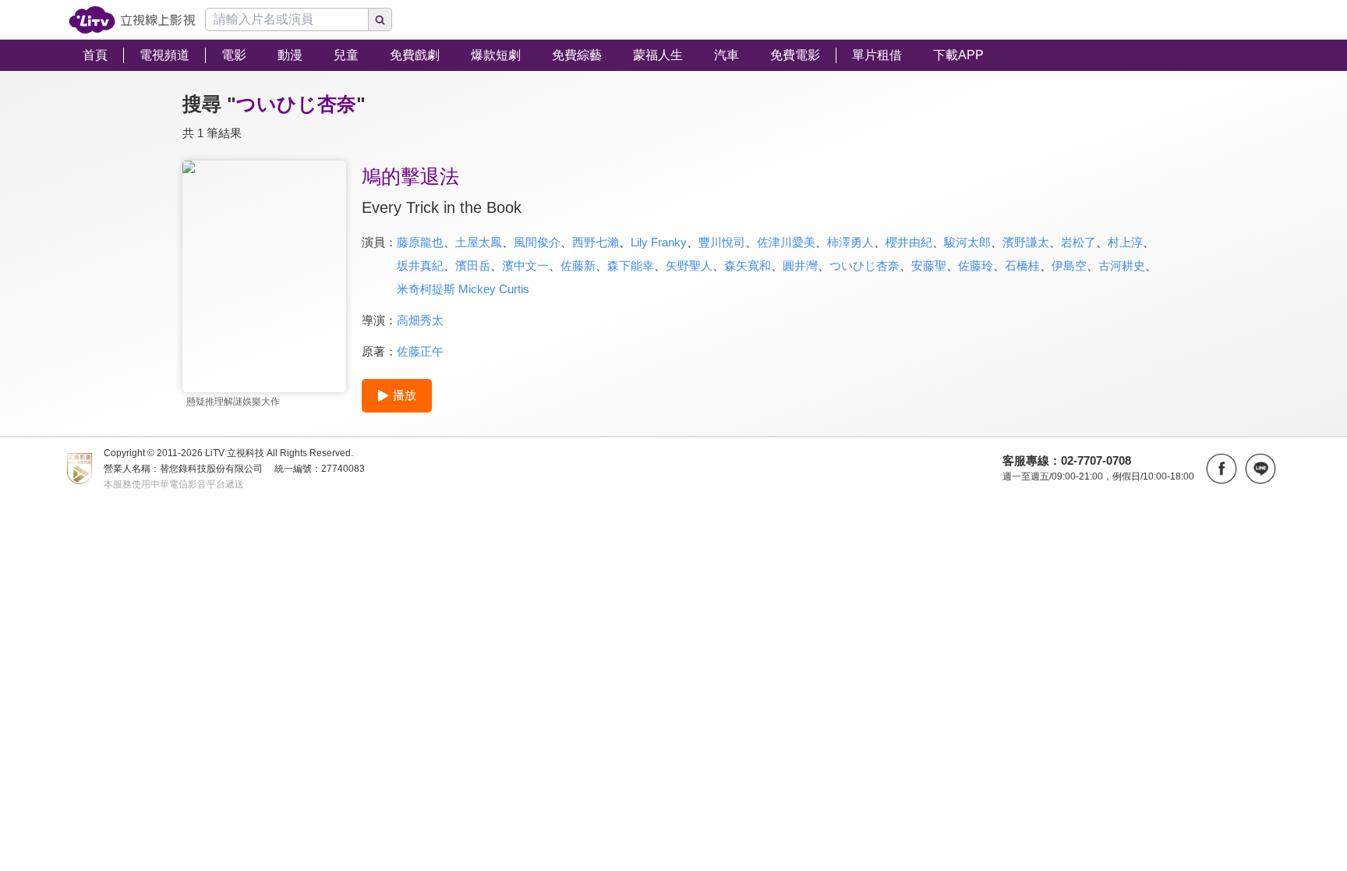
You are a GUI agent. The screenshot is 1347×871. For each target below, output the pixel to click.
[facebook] (1221, 468)
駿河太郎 (967, 242)
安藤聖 (928, 265)
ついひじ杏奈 (864, 265)
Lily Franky (659, 242)
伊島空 (1069, 265)
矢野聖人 (689, 265)
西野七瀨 (595, 242)
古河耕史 (1121, 265)
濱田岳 (472, 265)
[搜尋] (380, 19)
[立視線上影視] (132, 20)
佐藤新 (578, 265)
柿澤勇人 (850, 242)
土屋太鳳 (478, 242)
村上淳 (1125, 242)
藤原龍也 (420, 242)
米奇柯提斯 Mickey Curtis (463, 289)
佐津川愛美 (786, 242)
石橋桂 (1022, 265)
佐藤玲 (975, 265)
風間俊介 (537, 242)
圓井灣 (800, 265)
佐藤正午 (420, 351)
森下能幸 (630, 265)
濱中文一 (525, 265)
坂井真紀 (420, 265)
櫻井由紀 (909, 242)
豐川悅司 (721, 242)
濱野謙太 (1025, 242)
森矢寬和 (747, 265)
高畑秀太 (420, 320)
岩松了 (1078, 242)
